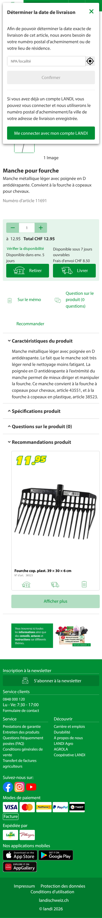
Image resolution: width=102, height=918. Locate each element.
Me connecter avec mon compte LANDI (51, 133)
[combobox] (46, 61)
